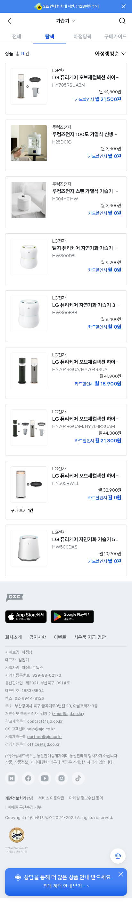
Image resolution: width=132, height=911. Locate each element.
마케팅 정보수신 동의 (86, 798)
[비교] (118, 856)
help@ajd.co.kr (41, 729)
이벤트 (60, 637)
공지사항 (37, 637)
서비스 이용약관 (51, 798)
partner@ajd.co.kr (44, 736)
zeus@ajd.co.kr (68, 713)
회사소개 (13, 637)
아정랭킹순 (107, 54)
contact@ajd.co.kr (45, 721)
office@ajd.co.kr (43, 744)
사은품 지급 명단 (90, 637)
